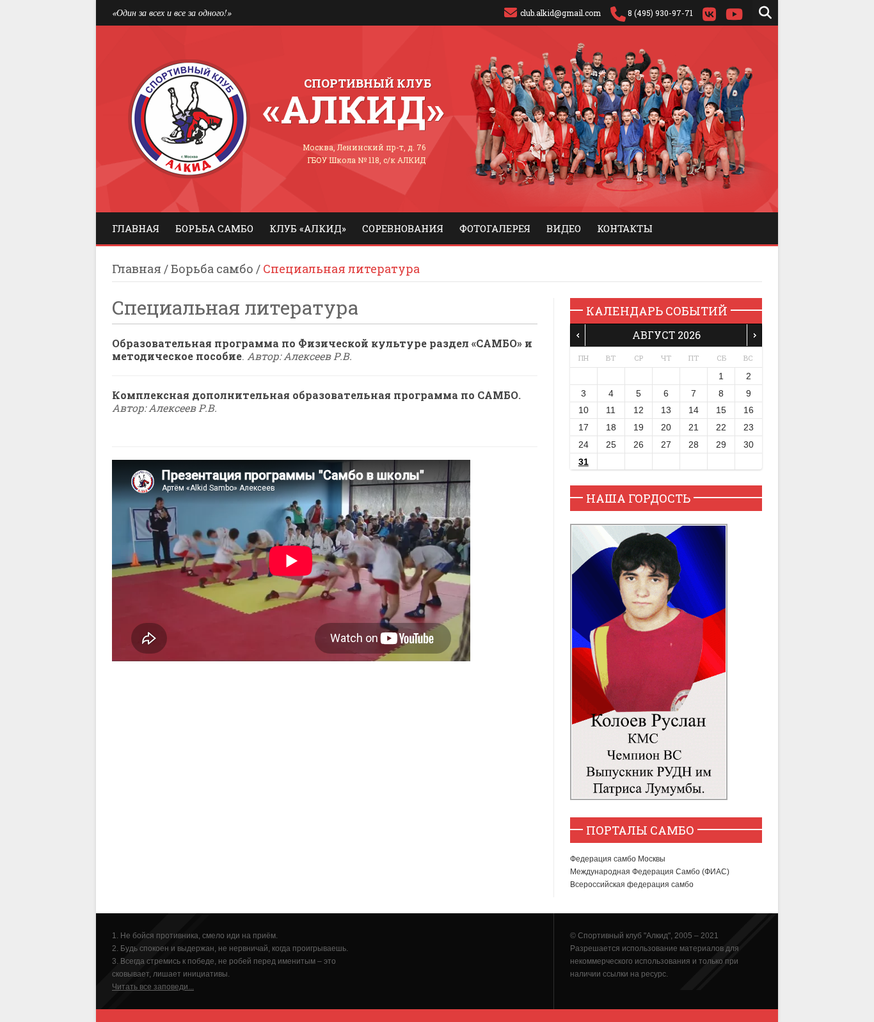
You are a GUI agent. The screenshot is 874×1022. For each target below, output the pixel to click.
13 (666, 410)
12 (638, 410)
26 (638, 444)
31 (583, 462)
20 (666, 427)
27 (666, 444)
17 (583, 427)
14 (693, 410)
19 (638, 427)
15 (721, 410)
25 (611, 444)
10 (583, 410)
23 (748, 427)
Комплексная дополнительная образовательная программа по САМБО (315, 395)
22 (721, 427)
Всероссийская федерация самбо (632, 884)
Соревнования (402, 228)
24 (583, 444)
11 (611, 410)
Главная (135, 228)
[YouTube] (734, 13)
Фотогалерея (494, 228)
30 (748, 444)
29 (721, 444)
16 (748, 410)
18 (611, 427)
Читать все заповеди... (153, 986)
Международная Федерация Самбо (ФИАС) (649, 871)
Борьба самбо (214, 228)
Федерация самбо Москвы (617, 858)
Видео (563, 228)
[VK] (709, 13)
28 (693, 444)
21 (693, 427)
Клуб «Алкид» (307, 228)
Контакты (625, 228)
